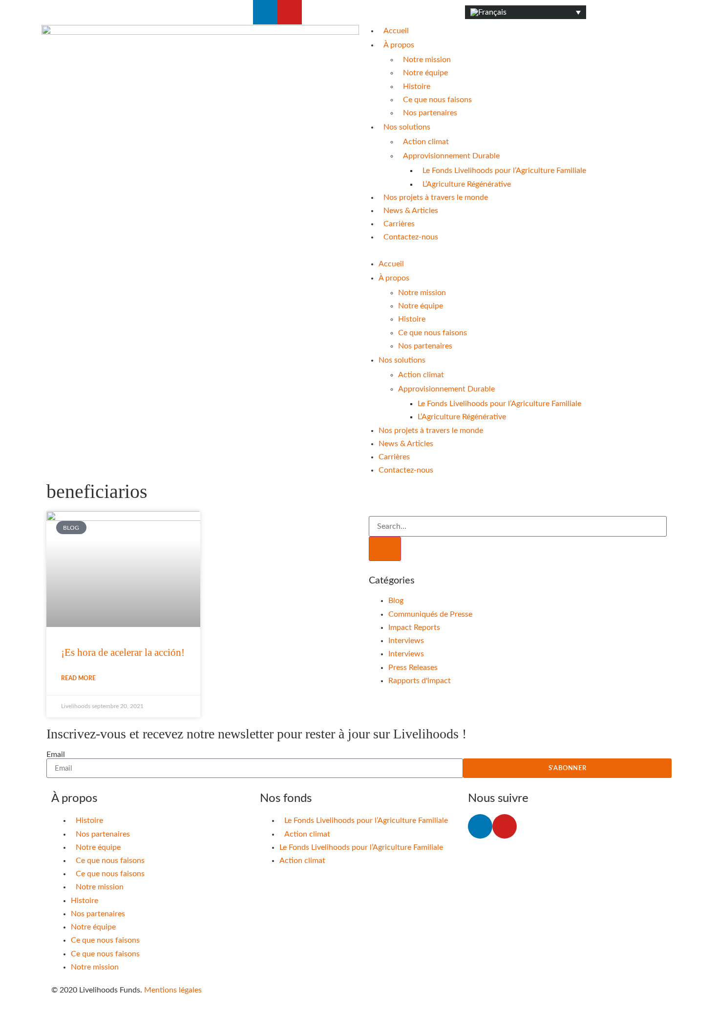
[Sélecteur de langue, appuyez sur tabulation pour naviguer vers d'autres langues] (525, 12)
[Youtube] (289, 12)
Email (55, 754)
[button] (517, 251)
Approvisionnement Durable (451, 156)
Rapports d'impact (419, 681)
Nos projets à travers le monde (435, 197)
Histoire (416, 86)
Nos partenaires (430, 113)
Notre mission (427, 60)
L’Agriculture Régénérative (466, 184)
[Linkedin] (265, 12)
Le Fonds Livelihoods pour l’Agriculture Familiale (504, 170)
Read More (78, 678)
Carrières (399, 224)
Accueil (396, 31)
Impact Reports (414, 627)
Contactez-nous (410, 237)
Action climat (426, 142)
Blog (395, 600)
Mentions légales (173, 990)
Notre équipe (425, 73)
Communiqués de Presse (430, 614)
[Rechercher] (385, 549)
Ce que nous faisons (437, 100)
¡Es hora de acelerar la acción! (123, 652)
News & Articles (410, 211)
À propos (398, 45)
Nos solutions (406, 127)
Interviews (406, 641)
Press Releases (413, 667)
